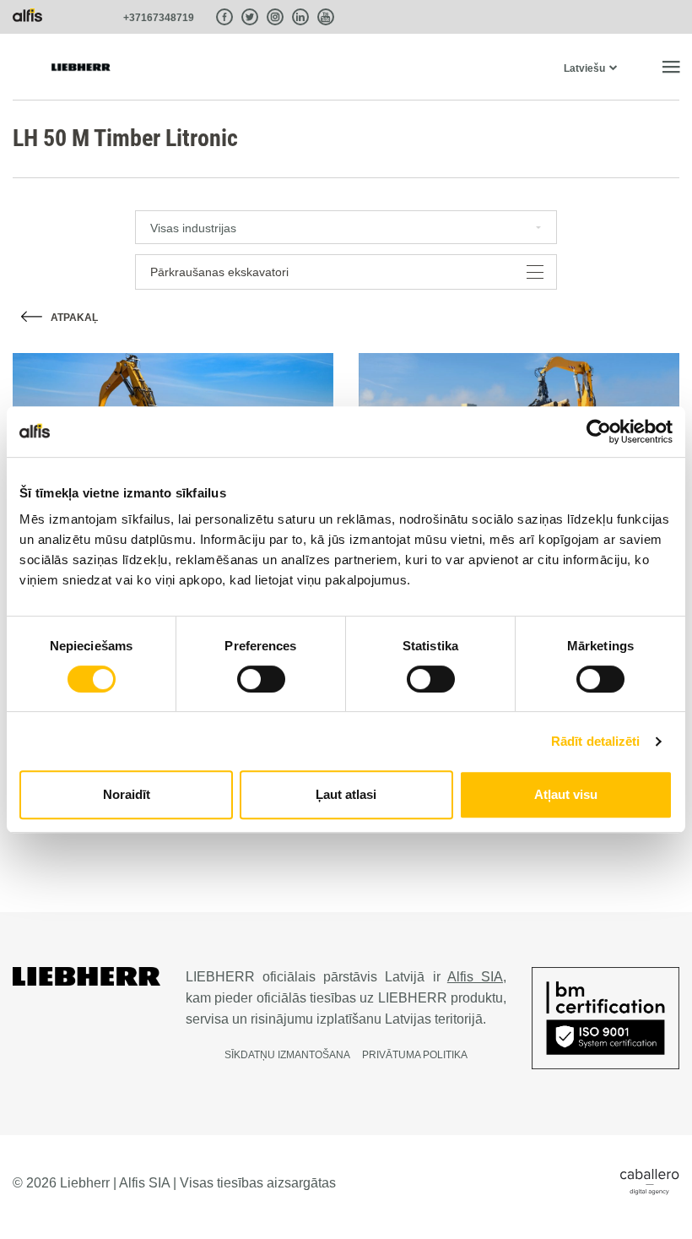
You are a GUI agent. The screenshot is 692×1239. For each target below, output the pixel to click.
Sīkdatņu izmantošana (287, 1055)
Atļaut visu (565, 794)
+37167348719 (158, 18)
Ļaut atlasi (346, 794)
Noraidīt (126, 794)
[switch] (261, 679)
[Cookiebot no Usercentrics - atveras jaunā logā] (599, 431)
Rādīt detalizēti (596, 741)
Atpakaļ (74, 317)
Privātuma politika (415, 1055)
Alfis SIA (475, 977)
